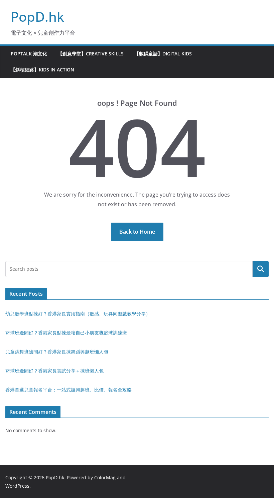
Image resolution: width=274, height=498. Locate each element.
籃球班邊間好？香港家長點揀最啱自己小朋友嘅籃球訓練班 (66, 332)
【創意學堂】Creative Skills (91, 53)
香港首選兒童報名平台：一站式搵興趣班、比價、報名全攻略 (68, 390)
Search (261, 269)
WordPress (17, 486)
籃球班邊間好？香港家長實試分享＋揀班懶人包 (54, 370)
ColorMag (105, 477)
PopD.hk (37, 16)
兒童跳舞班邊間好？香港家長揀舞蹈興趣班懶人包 (56, 351)
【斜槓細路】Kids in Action (42, 69)
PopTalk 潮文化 (29, 53)
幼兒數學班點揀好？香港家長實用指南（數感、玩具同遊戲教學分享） (77, 313)
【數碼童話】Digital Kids (163, 53)
